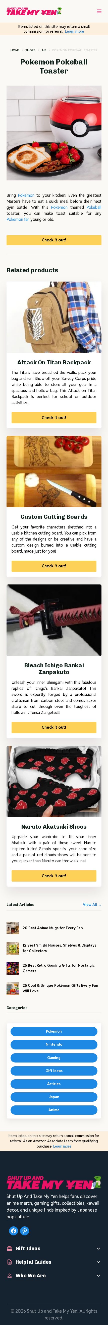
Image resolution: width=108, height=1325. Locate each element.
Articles (54, 1084)
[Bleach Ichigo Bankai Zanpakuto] (54, 620)
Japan (54, 1097)
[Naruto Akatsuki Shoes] (54, 781)
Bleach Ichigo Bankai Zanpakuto (54, 669)
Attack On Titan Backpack (54, 362)
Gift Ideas (54, 1071)
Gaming (54, 1057)
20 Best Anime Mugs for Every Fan (53, 928)
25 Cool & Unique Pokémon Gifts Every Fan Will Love (60, 988)
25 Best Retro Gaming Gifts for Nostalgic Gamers (58, 968)
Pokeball (93, 207)
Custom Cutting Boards (54, 516)
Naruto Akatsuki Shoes (54, 826)
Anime (54, 1110)
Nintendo (54, 1044)
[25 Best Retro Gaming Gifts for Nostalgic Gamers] (13, 968)
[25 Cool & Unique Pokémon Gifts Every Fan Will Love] (13, 988)
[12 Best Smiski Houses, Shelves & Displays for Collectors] (13, 948)
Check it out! (54, 240)
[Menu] (99, 11)
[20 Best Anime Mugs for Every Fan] (13, 928)
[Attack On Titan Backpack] (54, 317)
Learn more (74, 31)
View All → (92, 904)
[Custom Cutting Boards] (54, 471)
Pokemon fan (18, 219)
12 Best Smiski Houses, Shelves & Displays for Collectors (59, 948)
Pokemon (26, 195)
